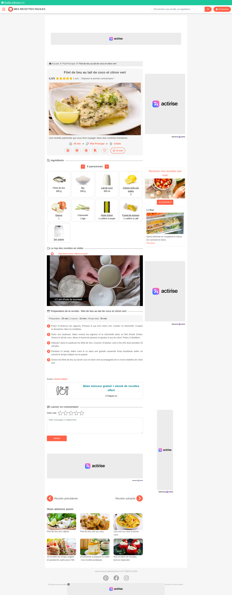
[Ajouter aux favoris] (104, 150)
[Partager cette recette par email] (68, 150)
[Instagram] (126, 579)
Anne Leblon (60, 379)
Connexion (223, 9)
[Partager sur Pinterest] (86, 150)
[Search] (208, 9)
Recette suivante (125, 498)
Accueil (55, 63)
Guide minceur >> (14, 2)
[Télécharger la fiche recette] (95, 150)
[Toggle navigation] (4, 9)
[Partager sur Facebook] (77, 150)
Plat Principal (68, 63)
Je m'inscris (164, 202)
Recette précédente (66, 498)
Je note (119, 150)
